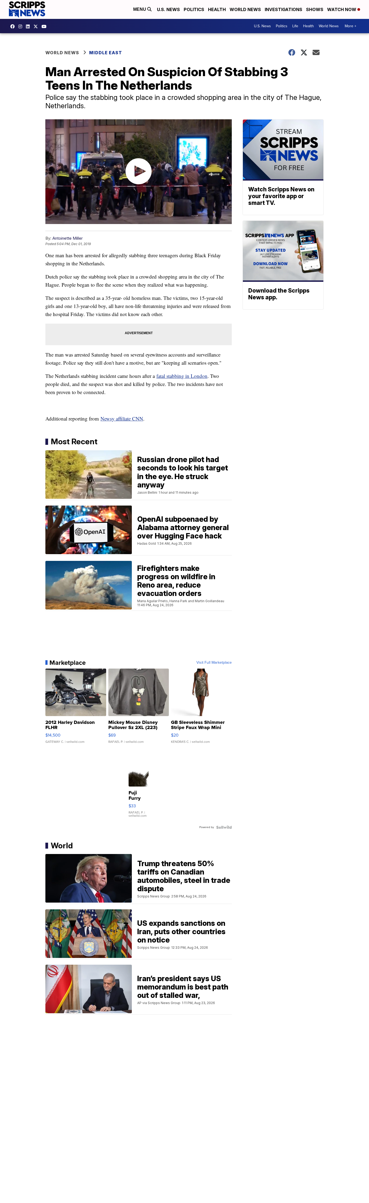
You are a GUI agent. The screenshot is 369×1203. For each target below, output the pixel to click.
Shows (314, 9)
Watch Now (342, 9)
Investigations (283, 9)
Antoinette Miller (67, 238)
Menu (140, 9)
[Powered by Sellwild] (224, 827)
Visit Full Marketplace (214, 663)
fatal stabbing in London (181, 375)
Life (295, 26)
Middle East (105, 52)
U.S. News (168, 9)
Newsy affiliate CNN (121, 418)
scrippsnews (13, 26)
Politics (194, 9)
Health (217, 9)
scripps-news (29, 26)
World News (245, 9)
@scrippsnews (45, 26)
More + (350, 26)
